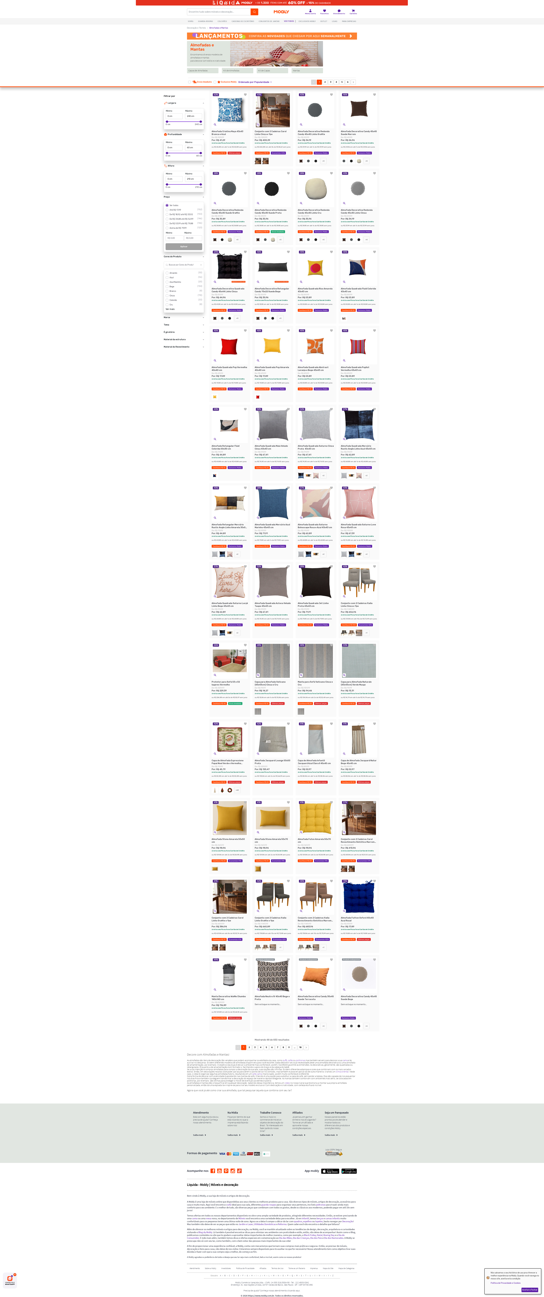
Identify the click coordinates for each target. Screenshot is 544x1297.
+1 (366, 633)
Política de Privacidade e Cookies (506, 1283)
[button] (256, 82)
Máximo (188, 111)
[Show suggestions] (201, 265)
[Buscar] (254, 11)
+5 (323, 161)
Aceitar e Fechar (529, 1290)
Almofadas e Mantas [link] (218, 28)
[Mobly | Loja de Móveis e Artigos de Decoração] (281, 12)
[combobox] (181, 265)
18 (300, 1047)
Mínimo (169, 111)
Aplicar (184, 246)
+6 (323, 1026)
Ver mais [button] (170, 309)
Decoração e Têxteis (196, 28)
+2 (323, 476)
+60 (237, 790)
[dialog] (512, 1281)
